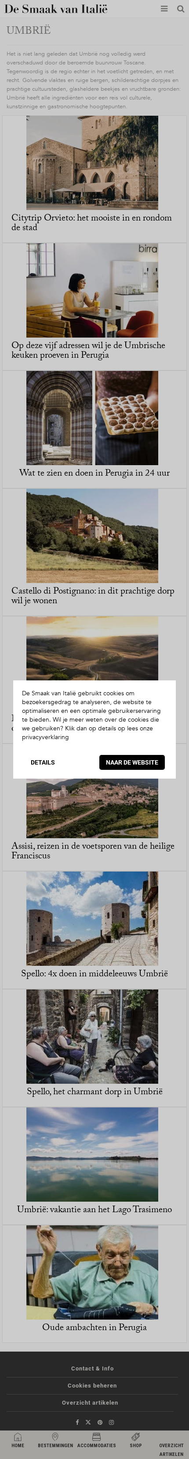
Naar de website (132, 762)
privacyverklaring (45, 737)
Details (43, 762)
